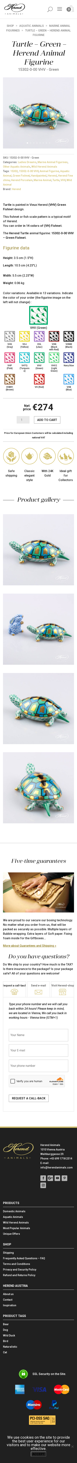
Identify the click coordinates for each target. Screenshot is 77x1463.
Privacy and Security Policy (19, 1269)
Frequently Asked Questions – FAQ (24, 1258)
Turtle (56, 180)
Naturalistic (10, 1346)
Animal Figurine (49, 171)
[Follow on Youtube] (57, 1178)
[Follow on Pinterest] (64, 1178)
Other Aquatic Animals (16, 166)
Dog (5, 1330)
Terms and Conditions (16, 1264)
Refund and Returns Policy (19, 1275)
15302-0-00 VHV (28, 171)
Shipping (8, 1252)
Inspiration (9, 1305)
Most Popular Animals (16, 1228)
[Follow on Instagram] (43, 1185)
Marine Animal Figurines (53, 162)
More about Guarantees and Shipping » (29, 945)
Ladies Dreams (27, 162)
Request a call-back (14, 985)
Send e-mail (38, 985)
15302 (14, 171)
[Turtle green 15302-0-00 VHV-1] (38, 147)
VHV (63, 180)
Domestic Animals (14, 1211)
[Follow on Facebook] (43, 1178)
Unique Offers (11, 1233)
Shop (10, 26)
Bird (5, 1341)
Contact (7, 1299)
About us (8, 1294)
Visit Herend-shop (62, 985)
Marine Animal (42, 180)
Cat (5, 1352)
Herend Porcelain (22, 180)
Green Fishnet (21, 175)
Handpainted (39, 175)
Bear (6, 1324)
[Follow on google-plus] (50, 1178)
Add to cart (47, 420)
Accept (38, 1454)
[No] (72, 1446)
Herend (52, 175)
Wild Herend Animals (44, 166)
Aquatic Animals (31, 26)
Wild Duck (9, 1335)
